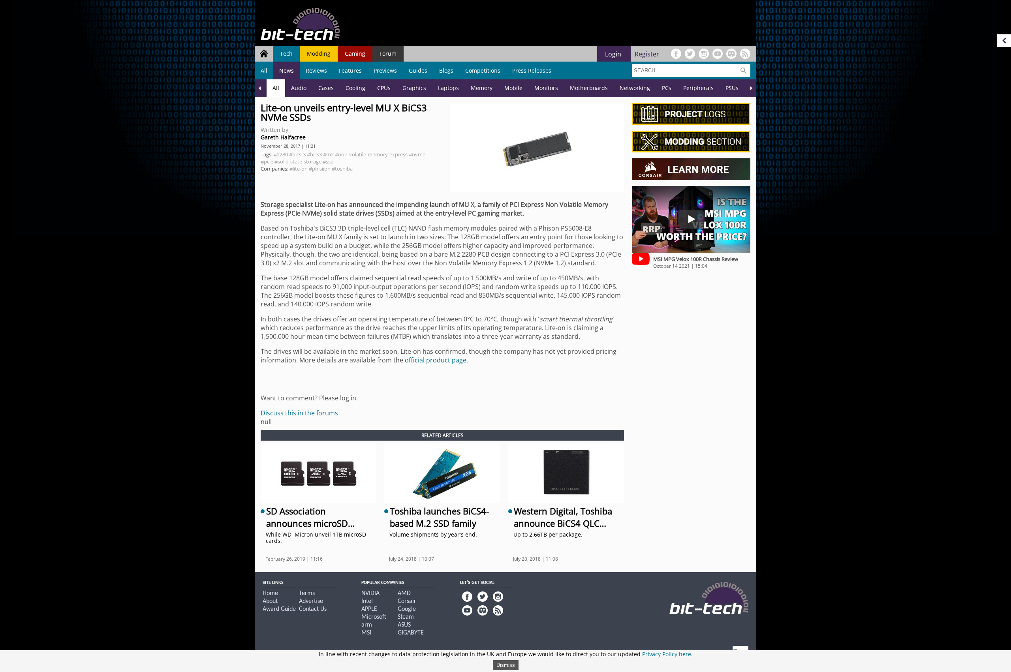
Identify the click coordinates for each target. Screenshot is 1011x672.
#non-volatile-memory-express (371, 154)
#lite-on (298, 168)
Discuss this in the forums (299, 413)
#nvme (417, 154)
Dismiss (505, 665)
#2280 (281, 154)
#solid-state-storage (297, 161)
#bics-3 (297, 154)
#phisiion (320, 168)
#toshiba (342, 168)
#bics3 (314, 154)
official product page (435, 360)
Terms (307, 593)
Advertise (311, 601)
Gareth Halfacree (283, 137)
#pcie (267, 161)
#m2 (328, 154)
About (270, 601)
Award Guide (279, 609)
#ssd (328, 161)
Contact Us (313, 609)
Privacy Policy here (666, 654)
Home (270, 593)
